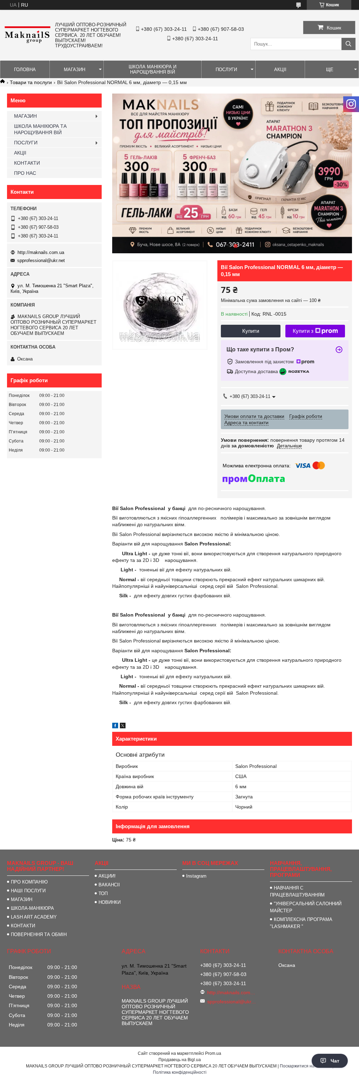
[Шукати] (348, 44)
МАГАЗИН (74, 69)
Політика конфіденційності (179, 1072)
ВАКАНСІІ (109, 884)
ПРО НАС (25, 173)
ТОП (103, 893)
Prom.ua (213, 1053)
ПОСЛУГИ (226, 69)
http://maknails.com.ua (41, 252)
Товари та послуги (31, 82)
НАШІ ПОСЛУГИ (28, 890)
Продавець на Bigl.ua (179, 1059)
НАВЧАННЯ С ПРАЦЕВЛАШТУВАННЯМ (297, 891)
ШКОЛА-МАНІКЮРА (32, 908)
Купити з (303, 331)
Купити (250, 331)
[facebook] (115, 726)
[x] (123, 726)
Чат (335, 1061)
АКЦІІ (280, 69)
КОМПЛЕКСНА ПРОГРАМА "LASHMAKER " (301, 923)
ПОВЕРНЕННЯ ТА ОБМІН (39, 934)
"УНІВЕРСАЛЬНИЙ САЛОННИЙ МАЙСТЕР (305, 907)
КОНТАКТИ (27, 163)
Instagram (196, 876)
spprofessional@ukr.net (41, 260)
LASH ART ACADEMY (34, 917)
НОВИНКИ (110, 902)
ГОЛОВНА (25, 69)
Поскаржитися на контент (305, 1066)
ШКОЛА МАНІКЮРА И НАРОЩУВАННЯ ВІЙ (152, 69)
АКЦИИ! (107, 876)
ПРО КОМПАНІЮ (29, 882)
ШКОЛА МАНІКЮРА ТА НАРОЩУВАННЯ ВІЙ (40, 129)
